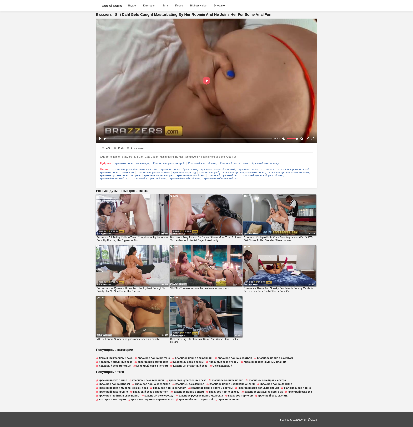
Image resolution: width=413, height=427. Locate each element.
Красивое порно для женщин (193, 358)
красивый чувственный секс (187, 380)
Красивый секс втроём (223, 362)
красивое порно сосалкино (152, 384)
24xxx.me (219, 5)
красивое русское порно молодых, (289, 172)
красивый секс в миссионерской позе (123, 387)
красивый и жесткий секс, (115, 178)
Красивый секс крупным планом (265, 362)
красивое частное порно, (159, 175)
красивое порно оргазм (188, 391)
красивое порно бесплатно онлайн (232, 384)
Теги (165, 5)
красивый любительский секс (221, 178)
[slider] (188, 138)
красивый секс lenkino (189, 384)
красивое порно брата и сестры (212, 387)
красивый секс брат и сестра (267, 380)
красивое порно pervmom (169, 387)
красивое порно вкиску (224, 391)
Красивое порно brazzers (154, 358)
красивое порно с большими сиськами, (134, 169)
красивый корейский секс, (185, 178)
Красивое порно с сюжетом (275, 358)
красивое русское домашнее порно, (244, 172)
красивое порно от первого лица (152, 399)
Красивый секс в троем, (234, 163)
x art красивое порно (297, 387)
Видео (132, 5)
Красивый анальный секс (115, 362)
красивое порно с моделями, (117, 172)
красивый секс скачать (273, 395)
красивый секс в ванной (148, 380)
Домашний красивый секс (115, 358)
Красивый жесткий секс (152, 362)
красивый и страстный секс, (150, 178)
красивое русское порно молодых (200, 395)
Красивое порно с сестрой (235, 358)
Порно (179, 5)
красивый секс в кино (113, 380)
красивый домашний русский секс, (263, 175)
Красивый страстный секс (190, 365)
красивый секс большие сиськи (258, 387)
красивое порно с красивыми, (257, 169)
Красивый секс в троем (188, 362)
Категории (149, 5)
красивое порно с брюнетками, (179, 169)
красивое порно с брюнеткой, (218, 169)
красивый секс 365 (300, 391)
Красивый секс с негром (152, 365)
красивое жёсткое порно (227, 380)
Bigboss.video (198, 5)
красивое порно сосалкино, (153, 172)
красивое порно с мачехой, (294, 169)
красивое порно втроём (114, 384)
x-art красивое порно (112, 399)
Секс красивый (222, 365)
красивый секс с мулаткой (196, 399)
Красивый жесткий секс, (202, 163)
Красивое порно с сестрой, (169, 163)
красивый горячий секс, (191, 175)
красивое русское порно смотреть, (120, 175)
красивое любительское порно (119, 395)
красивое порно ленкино (276, 384)
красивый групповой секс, (224, 175)
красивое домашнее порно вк (263, 391)
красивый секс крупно (113, 391)
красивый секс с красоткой (150, 391)
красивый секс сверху (158, 395)
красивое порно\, (209, 172)
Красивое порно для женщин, (132, 163)
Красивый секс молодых (266, 163)
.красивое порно (229, 399)
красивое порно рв (240, 395)
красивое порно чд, (184, 172)
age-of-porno (112, 5)
